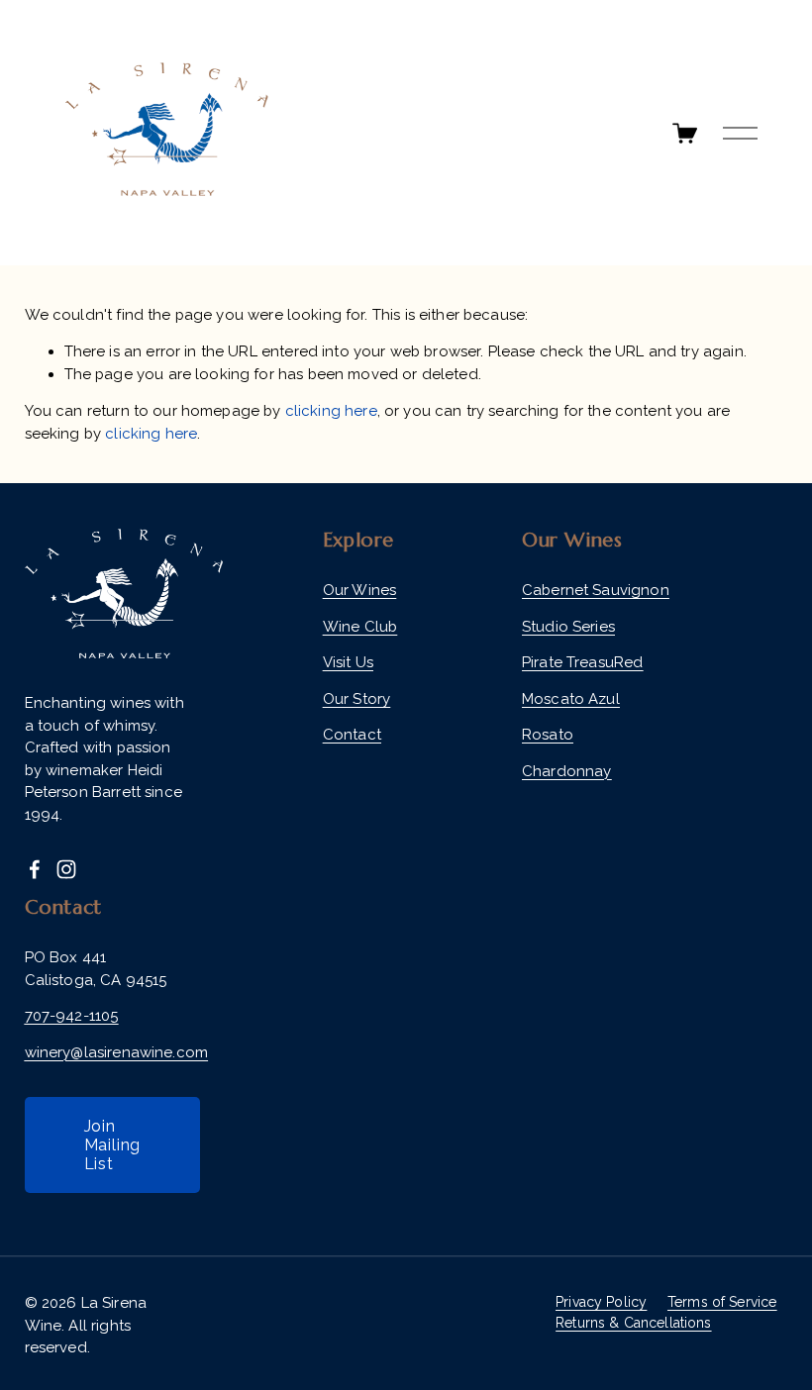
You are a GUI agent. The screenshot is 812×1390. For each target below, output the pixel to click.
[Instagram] (66, 869)
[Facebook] (35, 869)
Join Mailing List (113, 1145)
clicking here (331, 411)
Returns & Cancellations (633, 1323)
